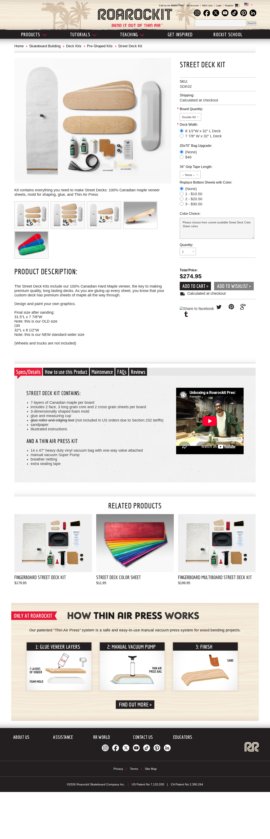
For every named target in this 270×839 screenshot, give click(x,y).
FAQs (122, 372)
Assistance (63, 737)
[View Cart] (240, 5)
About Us (21, 737)
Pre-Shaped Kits (100, 46)
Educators (182, 737)
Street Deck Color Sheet (118, 577)
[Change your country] (248, 5)
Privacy (118, 768)
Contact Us (143, 737)
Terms (134, 768)
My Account (193, 5)
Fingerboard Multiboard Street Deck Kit (215, 577)
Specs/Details (28, 372)
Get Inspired (180, 34)
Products (30, 34)
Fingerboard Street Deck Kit (40, 577)
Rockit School (228, 34)
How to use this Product (66, 372)
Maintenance (102, 372)
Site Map (151, 768)
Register (229, 5)
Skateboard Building (45, 46)
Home (19, 46)
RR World (101, 737)
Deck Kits (73, 46)
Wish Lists (207, 5)
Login (218, 5)
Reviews (138, 372)
